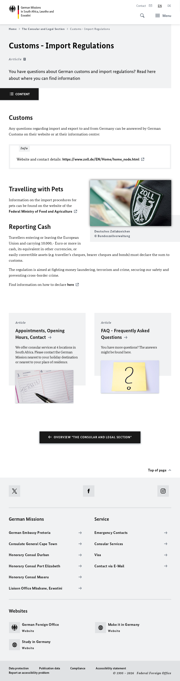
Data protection (19, 668)
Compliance (77, 668)
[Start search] (141, 13)
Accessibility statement (111, 668)
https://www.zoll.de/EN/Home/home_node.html (100, 159)
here (70, 284)
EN (160, 6)
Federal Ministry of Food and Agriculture (40, 211)
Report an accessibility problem (29, 673)
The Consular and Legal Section (43, 29)
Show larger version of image (130, 203)
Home (13, 29)
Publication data (49, 668)
